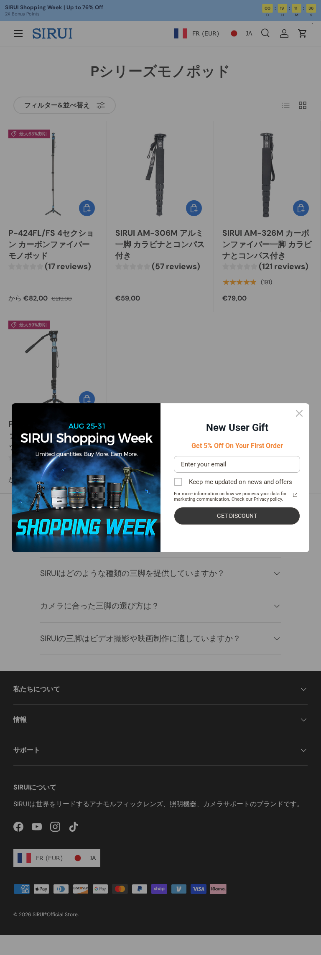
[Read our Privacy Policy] (295, 495)
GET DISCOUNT (237, 515)
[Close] (299, 413)
